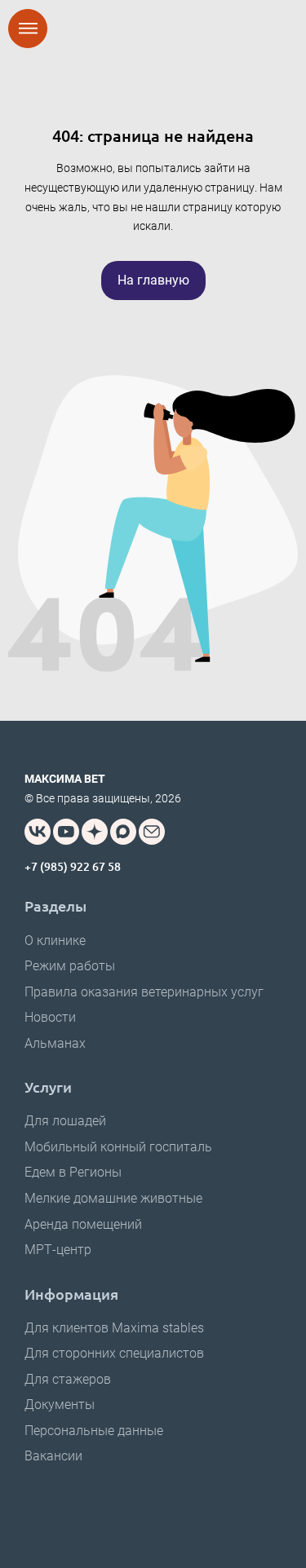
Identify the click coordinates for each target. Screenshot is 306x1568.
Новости (50, 1017)
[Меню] (27, 28)
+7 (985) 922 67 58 (72, 866)
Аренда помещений (83, 1224)
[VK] (37, 832)
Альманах (55, 1043)
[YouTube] (66, 832)
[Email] (152, 832)
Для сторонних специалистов (114, 1353)
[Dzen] (95, 832)
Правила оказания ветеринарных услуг (144, 992)
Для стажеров (67, 1379)
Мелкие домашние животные (113, 1198)
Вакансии (53, 1456)
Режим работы (69, 966)
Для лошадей (65, 1121)
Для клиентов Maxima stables (114, 1328)
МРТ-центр (57, 1249)
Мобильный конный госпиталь (118, 1147)
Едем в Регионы (73, 1172)
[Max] (123, 832)
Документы (59, 1404)
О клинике (55, 940)
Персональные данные (93, 1430)
